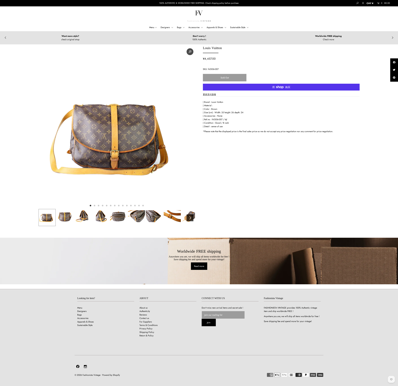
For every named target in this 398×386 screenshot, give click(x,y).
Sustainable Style (238, 27)
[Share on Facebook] (394, 62)
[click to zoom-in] (190, 51)
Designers (166, 27)
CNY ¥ (370, 3)
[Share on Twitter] (394, 70)
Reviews (143, 314)
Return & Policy (146, 335)
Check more (328, 39)
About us (143, 307)
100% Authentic (199, 39)
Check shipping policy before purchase (222, 3)
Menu (151, 27)
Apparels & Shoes (215, 27)
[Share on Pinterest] (394, 78)
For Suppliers (145, 321)
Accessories (194, 27)
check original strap (70, 39)
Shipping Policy (146, 332)
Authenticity (144, 311)
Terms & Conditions (148, 325)
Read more (199, 266)
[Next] (190, 217)
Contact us (144, 318)
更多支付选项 (209, 94)
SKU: (205, 69)
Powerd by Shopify (111, 375)
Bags (179, 27)
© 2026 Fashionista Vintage (87, 375)
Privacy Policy (145, 328)
